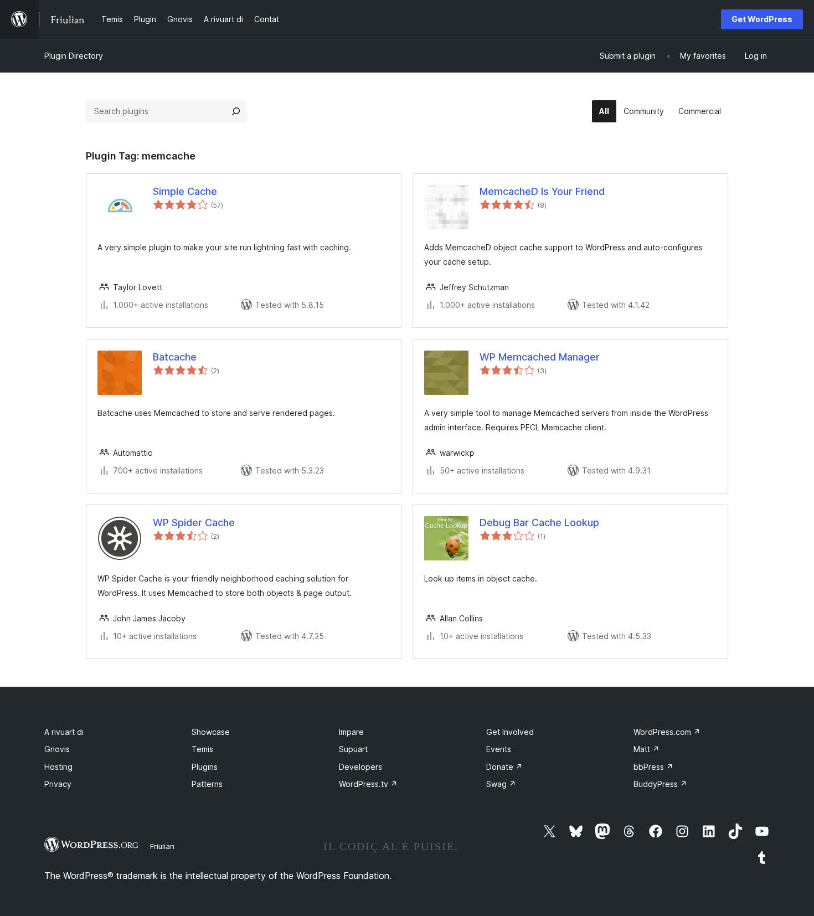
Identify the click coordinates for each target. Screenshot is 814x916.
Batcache (175, 357)
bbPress (653, 766)
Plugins (205, 766)
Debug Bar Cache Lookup (539, 522)
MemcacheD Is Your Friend (542, 191)
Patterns (207, 784)
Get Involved (510, 732)
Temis (202, 749)
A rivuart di (64, 732)
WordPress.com (666, 732)
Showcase (211, 732)
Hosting (58, 766)
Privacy (57, 784)
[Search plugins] (236, 111)
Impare (351, 732)
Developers (360, 766)
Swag (501, 784)
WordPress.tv (368, 784)
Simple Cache (185, 191)
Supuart (353, 749)
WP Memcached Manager (540, 357)
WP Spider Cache (194, 522)
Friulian (162, 846)
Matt (646, 749)
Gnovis (57, 749)
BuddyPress (660, 784)
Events (498, 749)
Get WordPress (761, 19)
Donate (504, 766)
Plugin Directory (73, 55)
